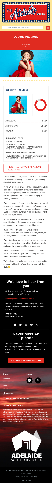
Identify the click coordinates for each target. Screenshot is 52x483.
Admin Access (26, 480)
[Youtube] (31, 324)
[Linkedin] (26, 324)
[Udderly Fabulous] (18, 105)
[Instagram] (36, 324)
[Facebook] (15, 324)
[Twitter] (20, 324)
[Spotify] (29, 380)
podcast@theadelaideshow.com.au (20, 299)
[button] (48, 28)
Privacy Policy (26, 473)
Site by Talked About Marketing (26, 476)
